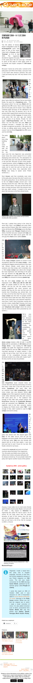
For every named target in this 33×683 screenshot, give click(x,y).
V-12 (4, 40)
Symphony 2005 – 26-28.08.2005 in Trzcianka (22, 641)
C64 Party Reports (8, 42)
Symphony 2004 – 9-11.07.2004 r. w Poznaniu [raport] (10, 664)
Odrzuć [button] (20, 680)
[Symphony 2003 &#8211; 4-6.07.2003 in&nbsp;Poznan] (8, 648)
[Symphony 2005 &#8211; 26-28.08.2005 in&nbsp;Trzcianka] (22, 635)
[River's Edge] (16, 4)
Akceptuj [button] (13, 680)
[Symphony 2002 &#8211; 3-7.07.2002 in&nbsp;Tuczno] (8, 635)
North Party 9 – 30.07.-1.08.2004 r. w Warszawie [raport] (23, 670)
